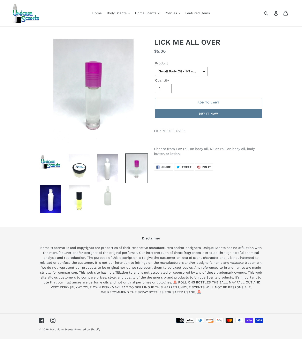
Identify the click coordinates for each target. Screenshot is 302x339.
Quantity (162, 80)
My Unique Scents (61, 329)
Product (161, 63)
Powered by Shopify (87, 329)
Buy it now (208, 113)
